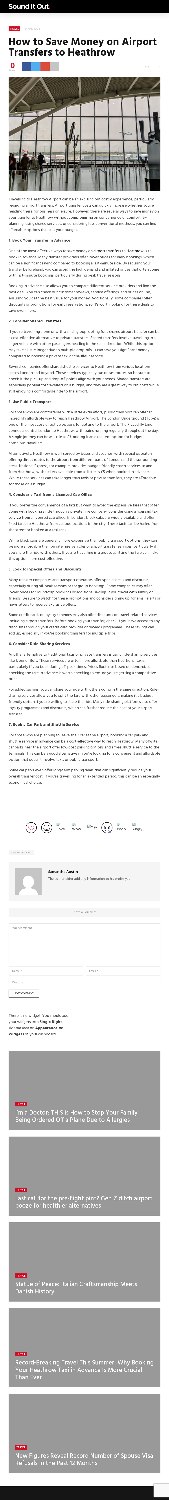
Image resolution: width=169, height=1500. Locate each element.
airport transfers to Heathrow (118, 251)
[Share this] (26, 66)
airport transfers (22, 853)
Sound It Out (29, 6)
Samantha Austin (63, 872)
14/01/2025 (32, 29)
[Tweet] (35, 66)
